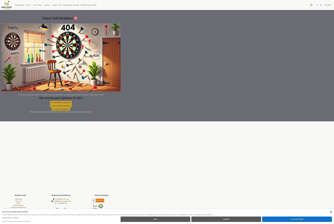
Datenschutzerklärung (18, 207)
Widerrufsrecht (18, 205)
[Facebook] (317, 5)
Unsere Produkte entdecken (61, 106)
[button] (311, 5)
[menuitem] (20, 5)
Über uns (18, 201)
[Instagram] (321, 5)
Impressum (18, 199)
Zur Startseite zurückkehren (60, 102)
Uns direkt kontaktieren (61, 109)
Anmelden (328, 5)
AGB (18, 203)
